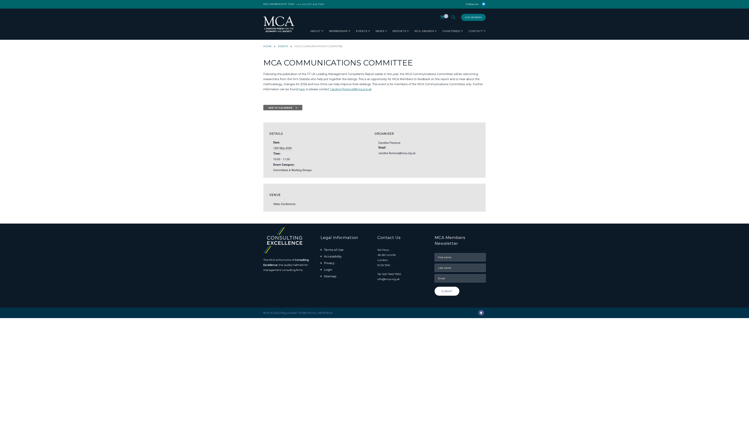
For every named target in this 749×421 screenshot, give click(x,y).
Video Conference (284, 204)
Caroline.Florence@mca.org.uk (351, 89)
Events (361, 31)
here (302, 89)
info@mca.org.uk (388, 279)
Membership (338, 31)
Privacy (329, 263)
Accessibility (333, 256)
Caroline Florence (389, 143)
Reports (399, 31)
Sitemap (330, 276)
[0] (442, 18)
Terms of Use (333, 250)
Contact (476, 31)
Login (328, 270)
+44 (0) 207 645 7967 (310, 4)
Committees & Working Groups (292, 170)
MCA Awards (424, 31)
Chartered (451, 31)
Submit (447, 291)
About (315, 31)
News (380, 31)
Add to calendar (280, 107)
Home (267, 46)
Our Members (473, 17)
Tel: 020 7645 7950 (389, 274)
